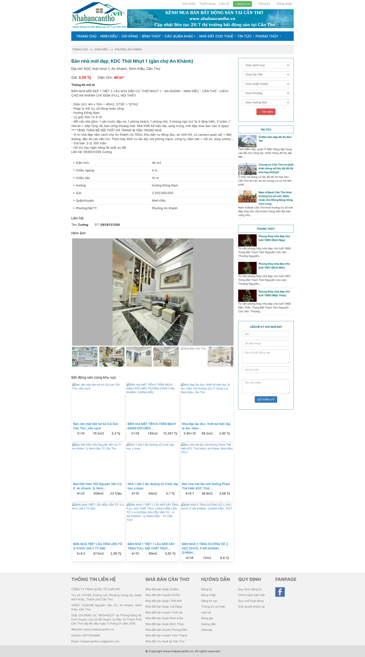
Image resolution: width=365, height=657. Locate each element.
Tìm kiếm (267, 111)
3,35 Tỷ (85, 77)
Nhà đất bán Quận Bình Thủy (164, 624)
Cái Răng (129, 36)
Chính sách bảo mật (251, 595)
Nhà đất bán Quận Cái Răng (163, 606)
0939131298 (110, 225)
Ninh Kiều (108, 36)
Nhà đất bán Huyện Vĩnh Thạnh (166, 635)
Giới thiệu (189, 3)
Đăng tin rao (243, 4)
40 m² (119, 77)
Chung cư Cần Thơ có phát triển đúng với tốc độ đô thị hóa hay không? (276, 168)
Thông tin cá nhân (213, 606)
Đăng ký (264, 3)
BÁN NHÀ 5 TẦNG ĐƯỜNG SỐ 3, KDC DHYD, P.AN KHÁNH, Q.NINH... (205, 548)
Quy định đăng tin (250, 589)
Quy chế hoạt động (250, 601)
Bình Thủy (151, 36)
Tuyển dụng (207, 3)
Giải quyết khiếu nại (251, 606)
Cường (83, 225)
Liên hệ (224, 3)
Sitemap (206, 630)
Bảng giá (207, 618)
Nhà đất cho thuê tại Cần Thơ (164, 641)
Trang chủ (86, 36)
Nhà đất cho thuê (216, 36)
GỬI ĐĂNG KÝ (266, 399)
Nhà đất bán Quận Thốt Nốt (163, 601)
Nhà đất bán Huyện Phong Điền (166, 630)
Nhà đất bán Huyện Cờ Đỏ (162, 595)
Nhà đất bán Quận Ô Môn (162, 589)
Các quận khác (179, 36)
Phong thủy (267, 36)
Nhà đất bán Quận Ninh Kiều (164, 618)
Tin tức (244, 36)
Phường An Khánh (128, 49)
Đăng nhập (284, 3)
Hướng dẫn (208, 624)
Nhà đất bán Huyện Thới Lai (163, 612)
